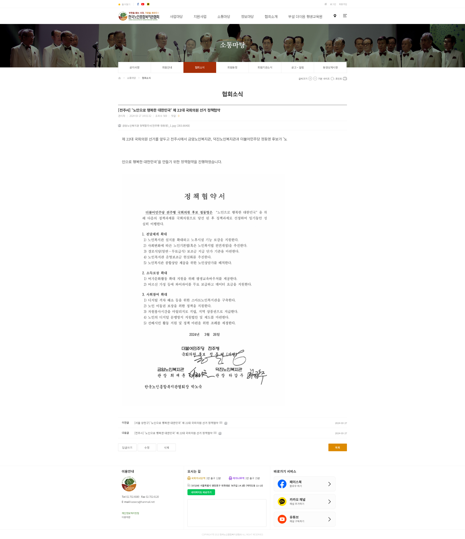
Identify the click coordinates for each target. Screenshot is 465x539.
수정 (146, 447)
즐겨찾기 (126, 4)
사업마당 (176, 16)
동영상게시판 (330, 67)
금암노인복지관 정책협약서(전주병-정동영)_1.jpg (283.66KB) (156, 125)
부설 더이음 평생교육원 (305, 16)
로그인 (333, 4)
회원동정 (232, 67)
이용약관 (126, 517)
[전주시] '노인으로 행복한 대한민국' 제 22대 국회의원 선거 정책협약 (173, 433)
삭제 (166, 447)
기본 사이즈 (333, 79)
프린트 (345, 79)
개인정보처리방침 (130, 513)
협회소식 (200, 67)
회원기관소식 (265, 67)
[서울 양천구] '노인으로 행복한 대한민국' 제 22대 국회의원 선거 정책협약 (176, 423)
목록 (337, 447)
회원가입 (343, 4)
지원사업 (200, 16)
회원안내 (167, 67)
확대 (310, 79)
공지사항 (134, 67)
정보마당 (247, 16)
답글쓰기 (127, 447)
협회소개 (271, 16)
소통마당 (223, 16)
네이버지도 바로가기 (201, 492)
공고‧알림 (297, 67)
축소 (315, 79)
